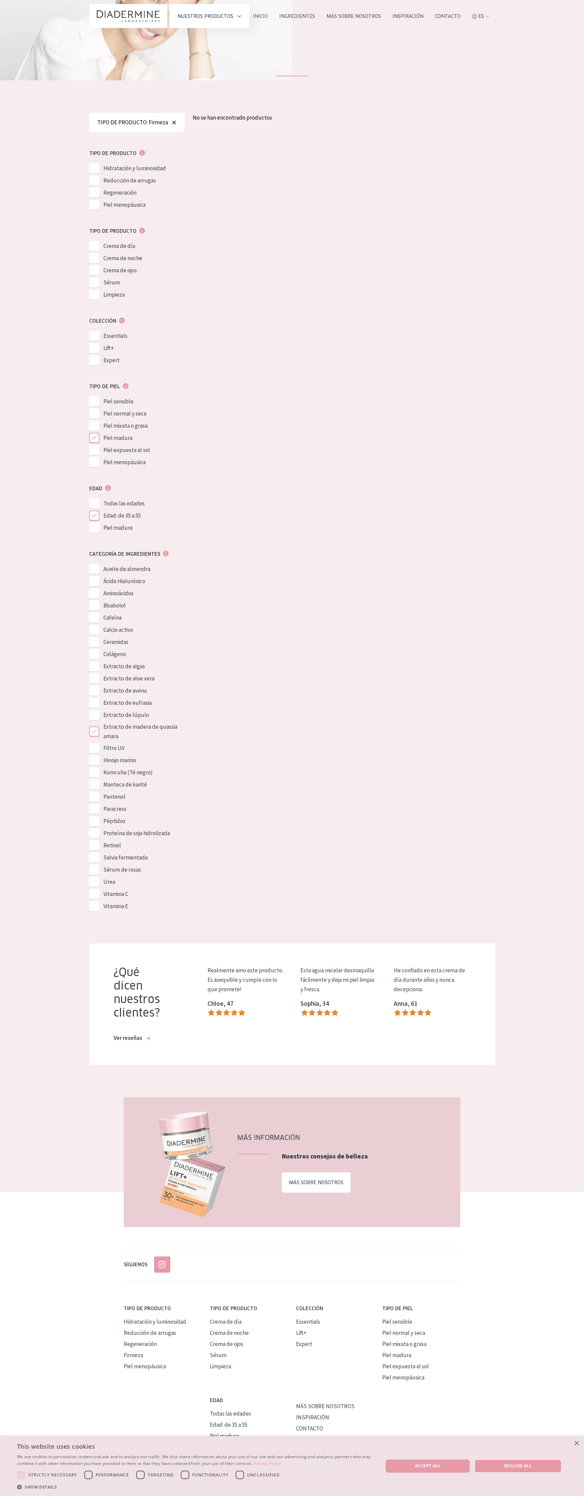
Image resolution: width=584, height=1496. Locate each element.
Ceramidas (115, 642)
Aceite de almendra (126, 569)
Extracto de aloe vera (128, 678)
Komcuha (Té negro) (128, 772)
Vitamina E (115, 906)
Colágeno (114, 654)
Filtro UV (114, 748)
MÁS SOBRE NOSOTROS (353, 16)
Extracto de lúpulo (126, 715)
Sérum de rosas (122, 869)
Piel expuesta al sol (126, 450)
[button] (194, 1487)
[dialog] (292, 1466)
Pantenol (114, 796)
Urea (109, 882)
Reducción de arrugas (129, 180)
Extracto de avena (125, 690)
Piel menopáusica (124, 204)
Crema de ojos (120, 270)
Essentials (115, 336)
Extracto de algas (124, 666)
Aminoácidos (118, 593)
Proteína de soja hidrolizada (136, 833)
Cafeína (112, 617)
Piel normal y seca (124, 413)
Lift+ (108, 348)
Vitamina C (115, 894)
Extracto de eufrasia (127, 702)
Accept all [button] (427, 1466)
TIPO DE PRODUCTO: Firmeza (132, 122)
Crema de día (119, 246)
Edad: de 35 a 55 (122, 515)
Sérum (111, 282)
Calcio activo (118, 629)
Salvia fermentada (125, 857)
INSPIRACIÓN (407, 16)
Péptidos (114, 821)
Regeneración (120, 192)
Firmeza (133, 1355)
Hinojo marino (119, 760)
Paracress (114, 809)
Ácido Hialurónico (124, 581)
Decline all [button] (518, 1466)
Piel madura (117, 438)
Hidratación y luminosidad (134, 168)
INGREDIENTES (297, 16)
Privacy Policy (267, 1463)
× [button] (576, 1443)
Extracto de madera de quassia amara (140, 731)
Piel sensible (118, 401)
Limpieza (114, 294)
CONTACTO (309, 1428)
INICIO (260, 16)
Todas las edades (124, 503)
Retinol (112, 845)
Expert (111, 360)
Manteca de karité (125, 784)
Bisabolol (114, 605)
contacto (448, 16)
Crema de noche (122, 258)
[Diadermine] (128, 16)
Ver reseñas (128, 1038)
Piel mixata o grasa (125, 425)
